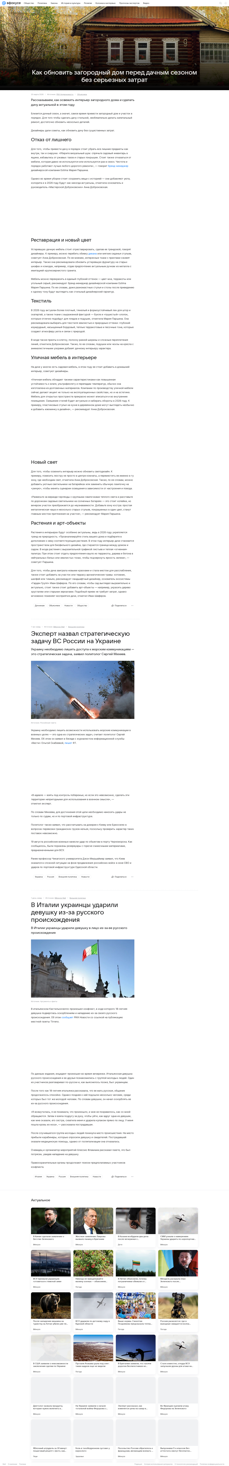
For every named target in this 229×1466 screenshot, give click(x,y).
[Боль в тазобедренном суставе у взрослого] (93, 1439)
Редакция (138, 1464)
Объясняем (82, 94)
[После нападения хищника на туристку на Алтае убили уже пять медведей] (51, 1312)
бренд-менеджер (118, 166)
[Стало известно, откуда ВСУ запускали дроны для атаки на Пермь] (178, 1354)
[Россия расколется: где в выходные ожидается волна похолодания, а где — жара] (178, 1312)
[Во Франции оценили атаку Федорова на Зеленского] (178, 1397)
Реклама (22, 1464)
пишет (68, 743)
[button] (82, 690)
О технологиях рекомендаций (186, 1464)
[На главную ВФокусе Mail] (13, 3)
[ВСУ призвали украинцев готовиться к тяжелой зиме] (51, 1270)
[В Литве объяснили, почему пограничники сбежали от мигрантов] (136, 1270)
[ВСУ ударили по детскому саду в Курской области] (93, 1312)
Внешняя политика (76, 627)
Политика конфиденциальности (212, 1464)
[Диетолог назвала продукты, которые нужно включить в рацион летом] (51, 1397)
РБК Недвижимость (64, 94)
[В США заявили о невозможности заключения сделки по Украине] (51, 1354)
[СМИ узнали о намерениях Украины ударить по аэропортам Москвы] (178, 1227)
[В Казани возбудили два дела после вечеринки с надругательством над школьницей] (136, 1227)
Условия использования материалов (158, 1464)
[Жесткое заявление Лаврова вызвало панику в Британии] (93, 1227)
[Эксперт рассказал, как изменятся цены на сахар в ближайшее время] (136, 1397)
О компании (12, 1464)
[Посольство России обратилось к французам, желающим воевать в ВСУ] (136, 1439)
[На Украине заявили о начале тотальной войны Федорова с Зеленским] (93, 1397)
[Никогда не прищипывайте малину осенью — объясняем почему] (93, 1270)
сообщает (67, 1017)
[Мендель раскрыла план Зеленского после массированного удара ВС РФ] (178, 1270)
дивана (92, 253)
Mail (4, 1464)
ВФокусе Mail (59, 627)
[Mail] (4, 3)
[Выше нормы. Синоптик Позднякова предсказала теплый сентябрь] (136, 1312)
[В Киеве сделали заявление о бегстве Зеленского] (51, 1227)
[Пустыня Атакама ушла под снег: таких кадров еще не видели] (93, 1354)
